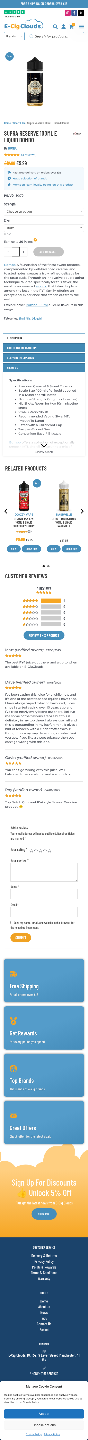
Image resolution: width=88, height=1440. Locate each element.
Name (14, 886)
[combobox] (14, 36)
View (14, 549)
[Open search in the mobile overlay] (55, 36)
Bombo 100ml (37, 305)
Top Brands (22, 1080)
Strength (10, 204)
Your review (19, 860)
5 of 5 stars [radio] (49, 851)
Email (14, 904)
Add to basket (48, 252)
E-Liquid (37, 318)
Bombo (10, 265)
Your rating (18, 849)
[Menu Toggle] (81, 26)
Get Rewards (23, 1033)
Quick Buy (31, 549)
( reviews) (28, 155)
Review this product (44, 635)
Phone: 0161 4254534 (44, 1373)
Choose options (44, 1425)
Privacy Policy (52, 1434)
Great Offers (23, 1127)
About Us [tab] (12, 368)
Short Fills (19, 123)
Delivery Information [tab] (20, 357)
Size (7, 220)
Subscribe (44, 1214)
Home (7, 123)
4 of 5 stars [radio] (45, 851)
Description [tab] (14, 338)
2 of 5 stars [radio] (36, 851)
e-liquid (41, 286)
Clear (7, 234)
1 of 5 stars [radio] (31, 851)
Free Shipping (24, 986)
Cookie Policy (34, 1434)
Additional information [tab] (21, 348)
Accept (44, 1414)
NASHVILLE (64, 514)
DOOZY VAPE (24, 514)
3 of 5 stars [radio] (40, 851)
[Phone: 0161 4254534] (44, 1368)
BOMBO (13, 148)
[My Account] (63, 26)
